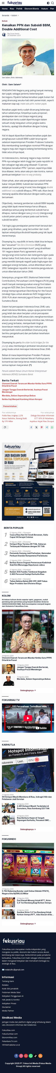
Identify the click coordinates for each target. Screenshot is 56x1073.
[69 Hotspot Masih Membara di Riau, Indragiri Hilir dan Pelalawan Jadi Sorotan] (28, 770)
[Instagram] (21, 1056)
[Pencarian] (52, 3)
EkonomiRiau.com (9, 1037)
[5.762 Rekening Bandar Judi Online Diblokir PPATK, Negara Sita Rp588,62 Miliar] (28, 864)
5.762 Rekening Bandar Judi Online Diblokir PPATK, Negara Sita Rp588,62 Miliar (25, 892)
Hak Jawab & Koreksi (11, 999)
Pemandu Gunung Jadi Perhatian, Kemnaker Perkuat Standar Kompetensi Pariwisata (30, 554)
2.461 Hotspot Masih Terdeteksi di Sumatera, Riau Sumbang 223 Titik (33, 807)
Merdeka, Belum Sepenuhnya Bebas (19, 395)
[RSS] (40, 1056)
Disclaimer (6, 1007)
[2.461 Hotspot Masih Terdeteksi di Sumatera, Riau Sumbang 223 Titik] (8, 808)
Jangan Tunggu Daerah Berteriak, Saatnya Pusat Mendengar (25, 391)
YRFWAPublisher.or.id (11, 1045)
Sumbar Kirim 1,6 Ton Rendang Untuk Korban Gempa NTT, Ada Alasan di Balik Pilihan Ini (35, 913)
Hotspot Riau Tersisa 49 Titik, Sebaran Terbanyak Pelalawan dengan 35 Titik (28, 545)
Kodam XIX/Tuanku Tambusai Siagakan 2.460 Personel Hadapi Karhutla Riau (28, 573)
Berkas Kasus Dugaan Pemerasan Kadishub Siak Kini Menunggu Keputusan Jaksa (30, 563)
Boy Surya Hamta (13, 33)
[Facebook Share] (31, 427)
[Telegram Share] (47, 427)
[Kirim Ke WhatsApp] (52, 427)
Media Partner (8, 1010)
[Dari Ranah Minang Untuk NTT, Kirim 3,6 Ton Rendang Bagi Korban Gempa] (8, 902)
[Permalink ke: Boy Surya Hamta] (4, 34)
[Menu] (3, 3)
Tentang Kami (8, 981)
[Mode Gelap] (48, 3)
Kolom (4, 21)
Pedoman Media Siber (11, 992)
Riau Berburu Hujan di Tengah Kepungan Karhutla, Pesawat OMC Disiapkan (33, 819)
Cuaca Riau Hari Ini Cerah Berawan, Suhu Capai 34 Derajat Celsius (29, 536)
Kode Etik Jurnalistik (10, 988)
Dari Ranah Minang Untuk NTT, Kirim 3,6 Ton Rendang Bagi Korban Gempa (34, 901)
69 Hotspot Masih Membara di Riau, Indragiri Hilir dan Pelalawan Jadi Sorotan (27, 798)
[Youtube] (26, 1056)
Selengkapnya (27, 690)
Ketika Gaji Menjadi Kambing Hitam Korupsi (22, 399)
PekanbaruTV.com (9, 1041)
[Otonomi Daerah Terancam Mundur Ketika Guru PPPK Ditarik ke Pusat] (28, 631)
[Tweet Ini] (36, 427)
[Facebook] (16, 1056)
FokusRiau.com (8, 1030)
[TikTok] (35, 1056)
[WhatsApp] (31, 1056)
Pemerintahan (10, 406)
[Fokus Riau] (14, 3)
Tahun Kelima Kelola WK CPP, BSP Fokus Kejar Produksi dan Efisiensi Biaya (28, 582)
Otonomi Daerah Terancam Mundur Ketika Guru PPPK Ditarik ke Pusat (27, 384)
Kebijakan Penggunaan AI (12, 996)
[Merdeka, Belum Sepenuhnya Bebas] (8, 681)
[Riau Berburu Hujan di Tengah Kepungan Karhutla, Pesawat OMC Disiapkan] (8, 820)
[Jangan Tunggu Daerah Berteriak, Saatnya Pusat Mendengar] (8, 669)
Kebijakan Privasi (9, 1003)
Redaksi (5, 985)
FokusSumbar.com (10, 1034)
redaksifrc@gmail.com (14, 970)
